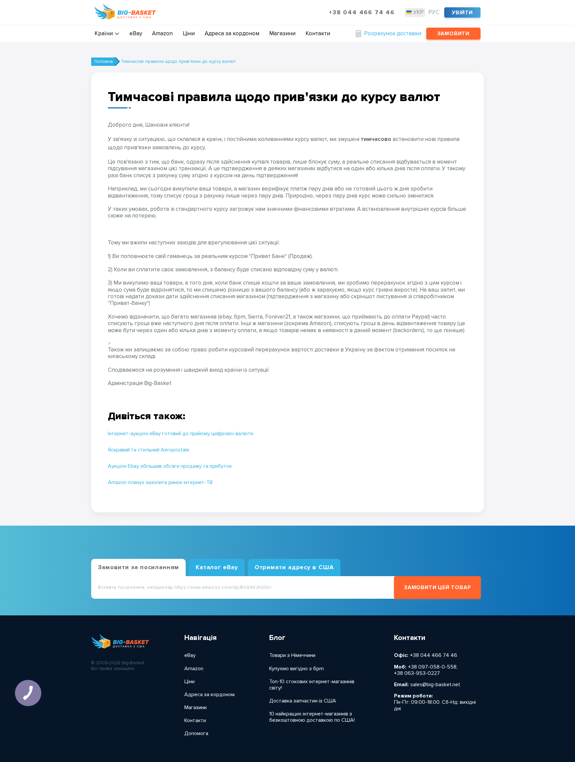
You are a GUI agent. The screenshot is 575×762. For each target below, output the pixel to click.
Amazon (162, 33)
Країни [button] (104, 33)
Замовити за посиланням (138, 567)
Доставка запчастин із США (302, 701)
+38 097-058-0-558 (432, 667)
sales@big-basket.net (435, 685)
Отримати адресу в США (294, 567)
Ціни (189, 33)
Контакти (317, 33)
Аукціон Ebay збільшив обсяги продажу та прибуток (170, 466)
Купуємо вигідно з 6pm (296, 669)
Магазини (282, 33)
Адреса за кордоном (232, 33)
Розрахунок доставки (392, 33)
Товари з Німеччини (292, 655)
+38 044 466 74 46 (362, 12)
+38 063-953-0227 (417, 673)
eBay (135, 33)
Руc (434, 12)
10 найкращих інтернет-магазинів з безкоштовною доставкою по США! (312, 717)
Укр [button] (418, 12)
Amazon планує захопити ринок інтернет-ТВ (160, 482)
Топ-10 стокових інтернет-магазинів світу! (311, 685)
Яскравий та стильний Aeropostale (148, 450)
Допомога (196, 733)
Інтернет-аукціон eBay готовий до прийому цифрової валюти (180, 434)
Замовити (453, 33)
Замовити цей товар (437, 587)
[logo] (125, 12)
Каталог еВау (217, 567)
